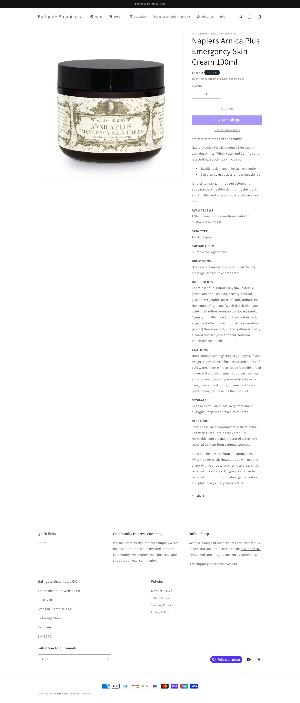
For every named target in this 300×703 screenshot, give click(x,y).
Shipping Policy (161, 605)
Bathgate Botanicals (57, 693)
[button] (240, 16)
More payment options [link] (227, 129)
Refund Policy (160, 598)
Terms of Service (161, 591)
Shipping (213, 78)
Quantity (197, 85)
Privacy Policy (160, 612)
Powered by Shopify (79, 693)
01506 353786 (251, 549)
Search (42, 543)
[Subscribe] (106, 659)
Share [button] (200, 495)
